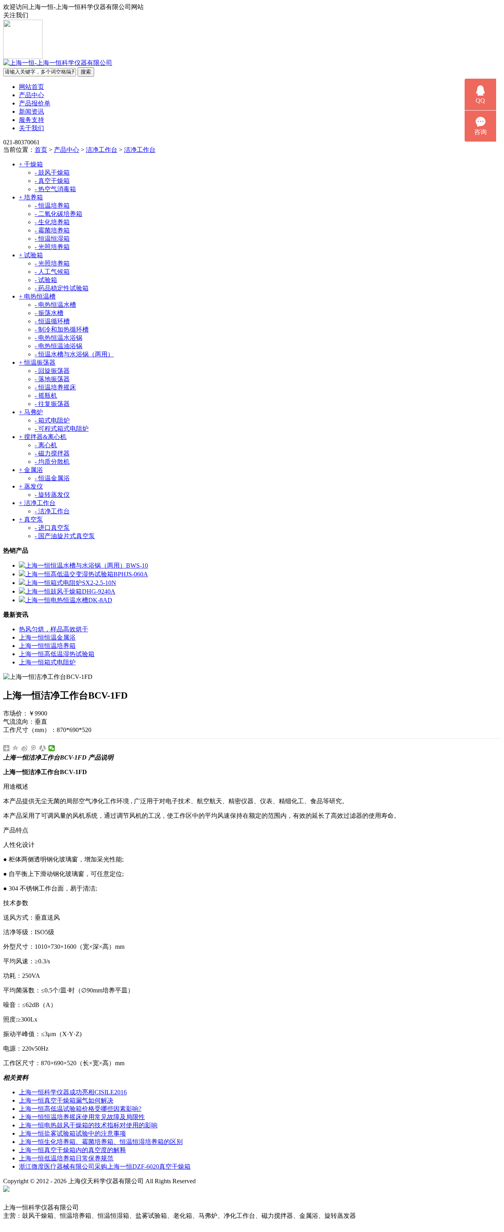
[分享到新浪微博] (24, 748)
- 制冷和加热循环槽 (62, 329)
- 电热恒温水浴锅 (58, 337)
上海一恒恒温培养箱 (47, 645)
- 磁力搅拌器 (52, 453)
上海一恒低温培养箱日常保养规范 (66, 1158)
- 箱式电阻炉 (52, 420)
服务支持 (31, 119)
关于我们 (31, 128)
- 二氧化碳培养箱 (58, 213)
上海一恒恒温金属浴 (47, 637)
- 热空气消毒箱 (55, 189)
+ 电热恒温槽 (37, 296)
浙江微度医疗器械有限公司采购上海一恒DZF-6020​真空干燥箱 (105, 1166)
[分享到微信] (51, 748)
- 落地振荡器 (52, 379)
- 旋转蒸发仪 (52, 494)
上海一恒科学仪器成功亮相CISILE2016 (73, 1092)
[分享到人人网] (42, 748)
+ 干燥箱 (31, 164)
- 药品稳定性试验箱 (62, 288)
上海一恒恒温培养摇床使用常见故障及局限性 (82, 1117)
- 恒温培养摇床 (55, 387)
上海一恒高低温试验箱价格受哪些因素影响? (80, 1108)
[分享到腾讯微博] (33, 748)
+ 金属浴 (31, 470)
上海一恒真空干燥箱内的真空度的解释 (72, 1150)
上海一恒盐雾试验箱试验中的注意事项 (72, 1133)
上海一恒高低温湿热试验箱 (56, 654)
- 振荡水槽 (49, 313)
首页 (41, 149)
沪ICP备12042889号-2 (233, 1181)
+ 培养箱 (31, 197)
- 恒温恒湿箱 (52, 238)
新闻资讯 (31, 111)
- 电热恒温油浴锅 (58, 346)
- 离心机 (46, 445)
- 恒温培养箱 (52, 205)
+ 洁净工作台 (37, 503)
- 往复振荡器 (52, 403)
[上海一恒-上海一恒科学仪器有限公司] (57, 62)
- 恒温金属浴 (52, 478)
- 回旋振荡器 (52, 370)
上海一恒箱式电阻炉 (47, 662)
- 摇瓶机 (46, 395)
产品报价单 (34, 103)
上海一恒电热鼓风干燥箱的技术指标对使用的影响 (88, 1125)
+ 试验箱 (31, 255)
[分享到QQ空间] (15, 748)
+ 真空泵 (31, 519)
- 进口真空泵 (52, 527)
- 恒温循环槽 (52, 321)
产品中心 (31, 95)
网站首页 (31, 86)
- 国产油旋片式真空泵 (65, 536)
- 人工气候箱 (52, 271)
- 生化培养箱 (52, 222)
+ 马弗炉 (31, 412)
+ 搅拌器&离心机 (43, 436)
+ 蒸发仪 (31, 486)
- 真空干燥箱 (52, 180)
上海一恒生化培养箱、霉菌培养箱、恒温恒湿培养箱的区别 (101, 1141)
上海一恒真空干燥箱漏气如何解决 (66, 1100)
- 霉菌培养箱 (52, 230)
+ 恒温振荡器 (37, 362)
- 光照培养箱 (52, 246)
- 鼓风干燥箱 (52, 172)
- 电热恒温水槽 (55, 304)
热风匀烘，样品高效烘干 (53, 629)
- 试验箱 (46, 280)
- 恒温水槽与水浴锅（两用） (74, 354)
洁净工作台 (101, 149)
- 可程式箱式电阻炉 (62, 428)
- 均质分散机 (52, 461)
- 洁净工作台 (52, 511)
